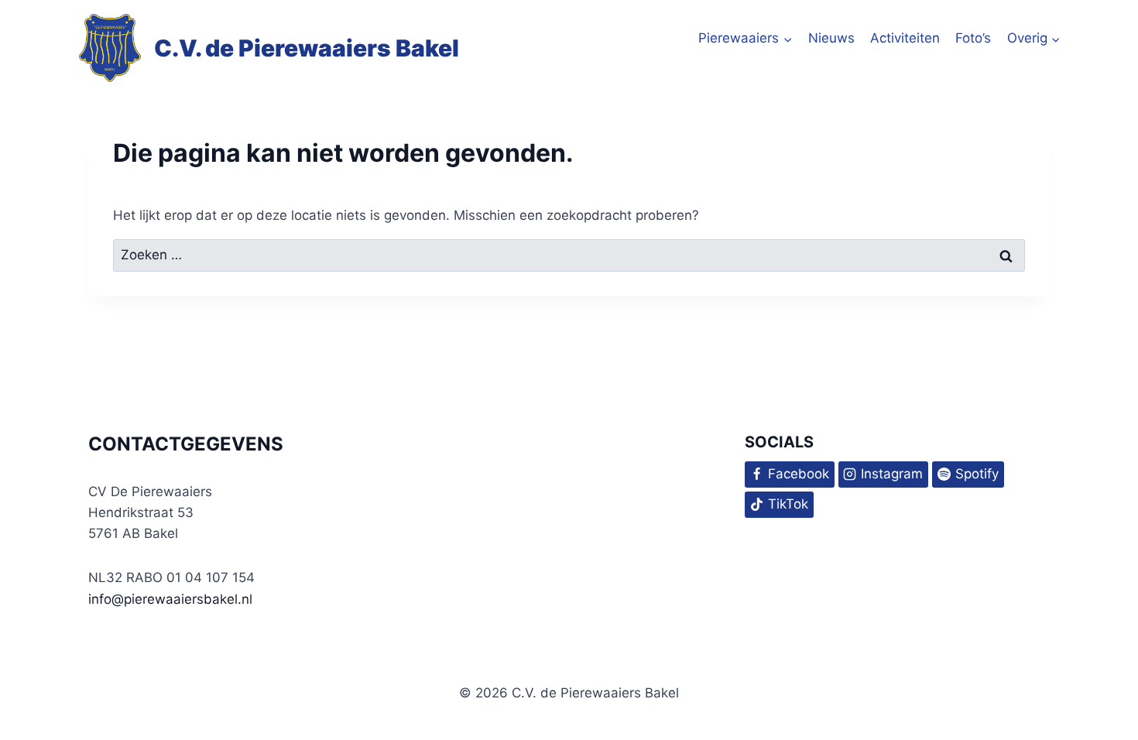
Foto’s (973, 38)
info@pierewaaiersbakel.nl (170, 599)
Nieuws (831, 38)
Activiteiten (905, 38)
